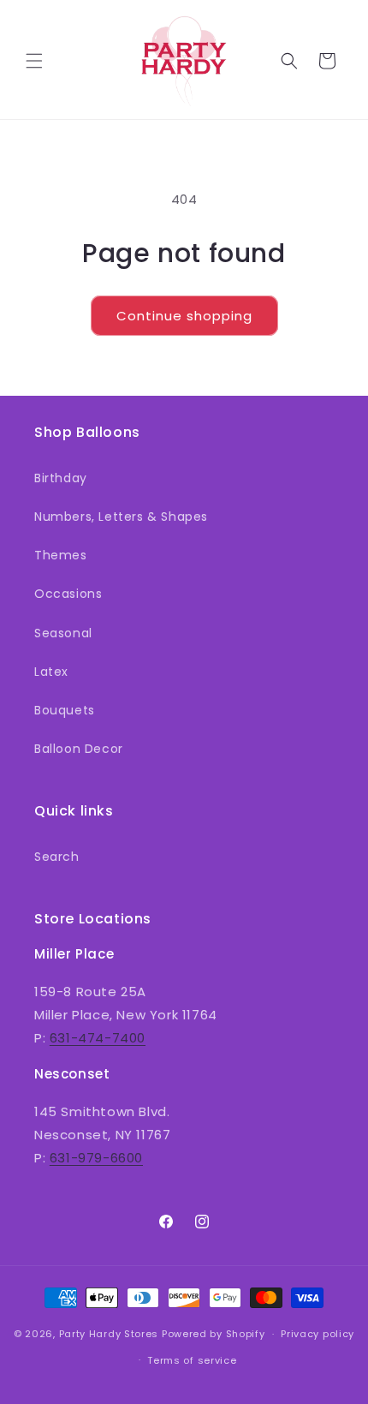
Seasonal (63, 633)
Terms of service (191, 1360)
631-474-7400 (97, 1038)
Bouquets (64, 710)
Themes (60, 555)
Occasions (68, 593)
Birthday (60, 478)
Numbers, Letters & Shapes (121, 516)
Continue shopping (184, 316)
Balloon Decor (78, 748)
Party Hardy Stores (109, 1334)
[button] (34, 61)
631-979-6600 (96, 1158)
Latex (51, 671)
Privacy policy (317, 1334)
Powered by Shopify (213, 1334)
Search (57, 856)
